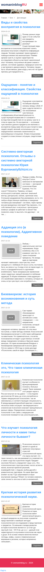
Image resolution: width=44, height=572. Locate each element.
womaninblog (14, 4)
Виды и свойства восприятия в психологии (20, 24)
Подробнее (37, 76)
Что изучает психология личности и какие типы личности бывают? (19, 432)
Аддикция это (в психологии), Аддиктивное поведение (21, 232)
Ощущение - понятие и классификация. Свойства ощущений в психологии (21, 89)
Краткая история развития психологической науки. (21, 494)
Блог (11, 18)
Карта (3, 570)
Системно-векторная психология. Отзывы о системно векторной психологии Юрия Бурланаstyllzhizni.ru (18, 160)
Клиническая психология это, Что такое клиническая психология (21, 368)
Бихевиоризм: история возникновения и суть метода (18, 298)
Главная (4, 18)
